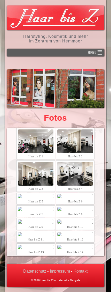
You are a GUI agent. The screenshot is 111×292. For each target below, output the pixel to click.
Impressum (60, 271)
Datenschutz (34, 271)
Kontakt (81, 271)
